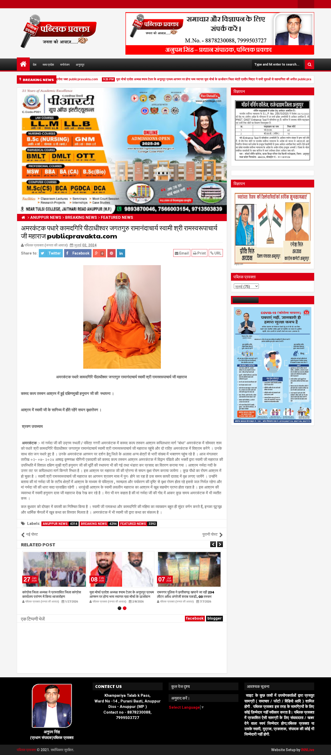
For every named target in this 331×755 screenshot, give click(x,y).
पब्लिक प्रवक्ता (27, 750)
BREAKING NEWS (99, 524)
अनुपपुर (80, 64)
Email (183, 253)
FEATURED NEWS (138, 524)
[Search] (309, 64)
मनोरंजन (65, 64)
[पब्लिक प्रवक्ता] (23, 63)
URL (217, 253)
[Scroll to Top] (323, 747)
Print (201, 253)
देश (34, 64)
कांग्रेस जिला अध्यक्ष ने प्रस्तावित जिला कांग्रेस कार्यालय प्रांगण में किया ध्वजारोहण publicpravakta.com (51, 596)
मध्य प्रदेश (48, 64)
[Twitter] (310, 4)
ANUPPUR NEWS (60, 524)
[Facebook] (302, 4)
